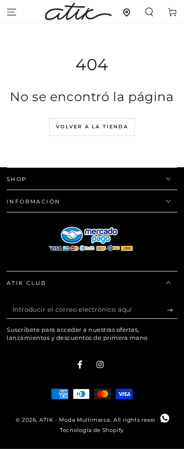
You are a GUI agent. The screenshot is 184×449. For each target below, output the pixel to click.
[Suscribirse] (172, 310)
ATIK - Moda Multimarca (74, 419)
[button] (149, 12)
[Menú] (11, 12)
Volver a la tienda (92, 126)
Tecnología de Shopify (92, 430)
